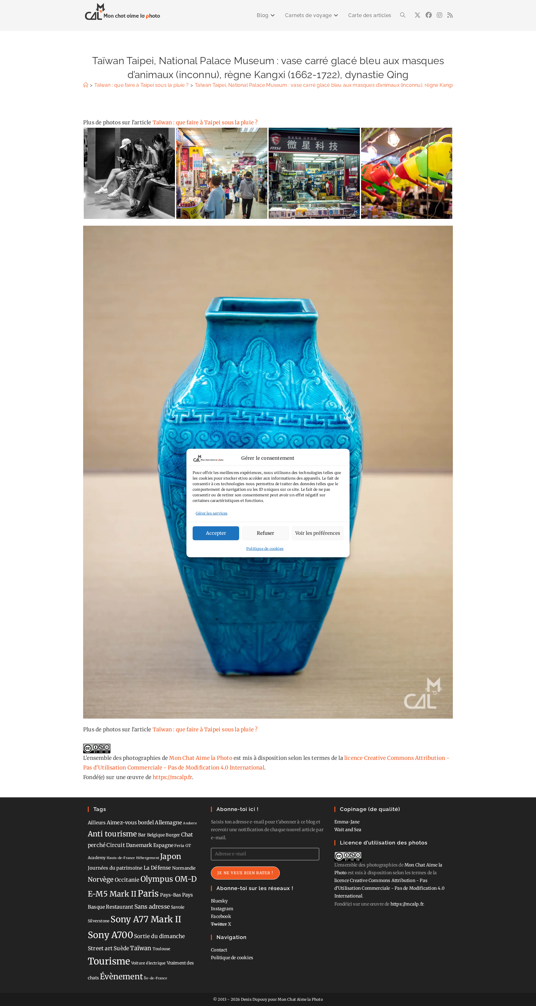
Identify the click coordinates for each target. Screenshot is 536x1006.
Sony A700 (110, 935)
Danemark (139, 845)
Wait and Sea (347, 829)
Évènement (121, 977)
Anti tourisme (112, 833)
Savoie (177, 907)
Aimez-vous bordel (130, 822)
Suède (121, 948)
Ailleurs (97, 823)
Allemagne (168, 822)
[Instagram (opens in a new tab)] (439, 15)
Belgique (156, 835)
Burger (173, 835)
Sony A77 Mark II (145, 919)
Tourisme (109, 961)
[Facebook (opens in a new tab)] (428, 15)
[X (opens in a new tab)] (417, 15)
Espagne (163, 845)
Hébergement (147, 858)
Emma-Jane (347, 822)
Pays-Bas (170, 895)
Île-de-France (155, 978)
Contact (219, 950)
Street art (100, 948)
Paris (148, 893)
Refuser (265, 533)
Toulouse (162, 948)
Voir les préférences (317, 533)
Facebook (221, 916)
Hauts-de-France (121, 858)
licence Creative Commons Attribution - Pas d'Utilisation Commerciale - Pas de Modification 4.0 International (389, 888)
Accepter (216, 533)
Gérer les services (212, 513)
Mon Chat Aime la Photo (200, 758)
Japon (170, 856)
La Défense (157, 868)
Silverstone (98, 921)
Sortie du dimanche (159, 936)
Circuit (115, 845)
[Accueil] (85, 85)
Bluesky (219, 901)
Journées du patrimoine (115, 868)
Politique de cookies (265, 548)
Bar (142, 835)
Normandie (184, 868)
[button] (129, 173)
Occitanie (127, 879)
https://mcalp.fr (172, 777)
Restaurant (119, 907)
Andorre (190, 823)
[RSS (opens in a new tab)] (450, 15)
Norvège (101, 879)
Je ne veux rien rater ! (245, 873)
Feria (179, 845)
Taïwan (140, 948)
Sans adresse (152, 906)
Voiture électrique (148, 963)
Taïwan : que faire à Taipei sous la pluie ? (205, 122)
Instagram (222, 908)
